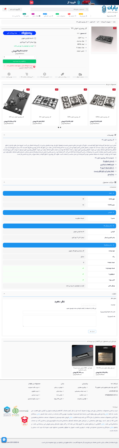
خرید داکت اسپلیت (33, 387)
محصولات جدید (60, 15)
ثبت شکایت (82, 395)
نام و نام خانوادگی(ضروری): (107, 312)
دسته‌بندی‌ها (110, 16)
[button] (113, 104)
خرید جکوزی (35, 391)
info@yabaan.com (110, 395)
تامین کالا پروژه (58, 399)
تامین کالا (26, 15)
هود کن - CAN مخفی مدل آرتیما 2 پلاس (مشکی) (82, 369)
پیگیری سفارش (82, 387)
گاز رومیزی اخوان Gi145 (73, 117)
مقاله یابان (35, 15)
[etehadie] (7, 411)
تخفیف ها (71, 15)
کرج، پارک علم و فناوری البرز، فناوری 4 (105, 387)
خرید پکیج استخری (33, 399)
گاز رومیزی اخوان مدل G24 (16, 117)
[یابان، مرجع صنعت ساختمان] (107, 9)
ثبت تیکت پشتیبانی (80, 391)
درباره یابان (59, 391)
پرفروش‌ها (82, 15)
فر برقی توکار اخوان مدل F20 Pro (105, 368)
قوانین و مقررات (81, 399)
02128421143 (112, 391)
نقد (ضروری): (111, 316)
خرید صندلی (35, 395)
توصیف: (113, 305)
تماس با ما (15, 16)
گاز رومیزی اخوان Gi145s (102, 117)
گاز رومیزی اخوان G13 (45, 117)
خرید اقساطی (47, 15)
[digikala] (24, 421)
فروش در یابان (58, 387)
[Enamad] (23, 411)
